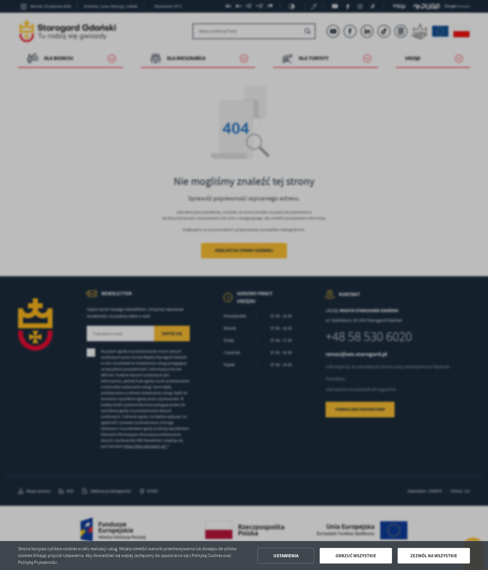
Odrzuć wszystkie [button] (356, 556)
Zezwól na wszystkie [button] (433, 556)
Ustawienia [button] (286, 556)
